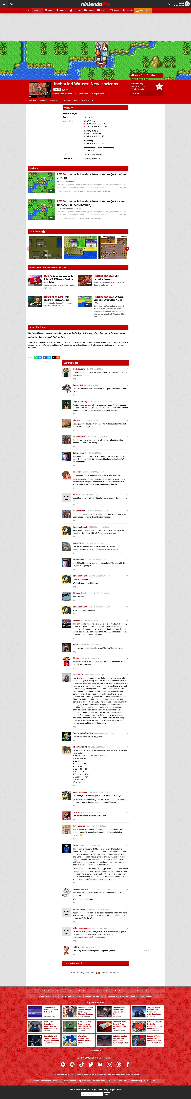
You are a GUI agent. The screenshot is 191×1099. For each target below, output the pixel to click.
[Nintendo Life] (95, 4)
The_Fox (77, 420)
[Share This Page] (169, 4)
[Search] (11, 4)
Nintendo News (99, 1081)
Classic (87, 159)
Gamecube (96, 159)
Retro (110, 191)
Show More (95, 1051)
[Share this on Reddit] (58, 357)
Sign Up (181, 5)
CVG (149, 1081)
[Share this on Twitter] (49, 357)
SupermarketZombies (83, 733)
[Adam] (66, 651)
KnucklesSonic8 (80, 527)
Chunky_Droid (79, 593)
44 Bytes (100, 1075)
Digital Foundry (85, 1081)
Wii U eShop (81, 191)
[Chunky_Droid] (66, 600)
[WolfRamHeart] (66, 916)
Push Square (46, 1081)
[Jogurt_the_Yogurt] (66, 408)
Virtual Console (84, 218)
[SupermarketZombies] (66, 740)
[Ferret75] (66, 550)
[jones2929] (66, 627)
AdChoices (110, 1075)
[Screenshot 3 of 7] (115, 247)
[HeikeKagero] (66, 375)
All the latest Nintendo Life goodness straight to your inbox (95, 1089)
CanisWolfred (79, 436)
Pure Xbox (57, 1081)
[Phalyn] (66, 665)
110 (89, 304)
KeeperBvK (78, 385)
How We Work (65, 996)
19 (53, 218)
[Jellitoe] (66, 954)
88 (90, 284)
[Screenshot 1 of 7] (45, 247)
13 (127, 576)
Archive (134, 996)
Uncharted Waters (100, 191)
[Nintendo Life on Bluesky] (100, 1065)
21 (127, 747)
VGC (126, 1081)
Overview (32, 100)
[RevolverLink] (66, 832)
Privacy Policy (98, 996)
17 (127, 644)
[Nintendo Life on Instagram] (109, 1065)
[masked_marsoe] (66, 896)
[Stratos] (66, 819)
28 (127, 928)
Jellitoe (76, 947)
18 (127, 658)
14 (127, 593)
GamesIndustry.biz (137, 1081)
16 (127, 620)
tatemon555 (78, 453)
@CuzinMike (78, 800)
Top (42, 996)
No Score (135, 93)
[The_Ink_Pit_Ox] (66, 753)
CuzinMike (78, 674)
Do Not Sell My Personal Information (127, 1075)
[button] (127, 249)
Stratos (76, 812)
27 (127, 909)
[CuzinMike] (66, 681)
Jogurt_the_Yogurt (81, 401)
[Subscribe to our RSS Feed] (63, 1065)
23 (127, 812)
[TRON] (66, 852)
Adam (75, 644)
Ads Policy (124, 996)
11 (127, 543)
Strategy (88, 117)
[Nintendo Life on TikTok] (81, 1065)
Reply (80, 379)
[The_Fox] (66, 427)
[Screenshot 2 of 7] (80, 247)
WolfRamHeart (79, 909)
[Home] (29, 10)
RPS (155, 1081)
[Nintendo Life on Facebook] (128, 1065)
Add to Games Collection (145, 75)
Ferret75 (77, 543)
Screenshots (55, 100)
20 (53, 191)
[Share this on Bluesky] (40, 357)
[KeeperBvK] (66, 392)
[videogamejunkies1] (66, 935)
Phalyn (76, 658)
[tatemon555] (66, 459)
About (48, 996)
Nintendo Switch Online (93, 154)
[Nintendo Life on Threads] (119, 1065)
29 (127, 947)
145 (39, 284)
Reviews (43, 100)
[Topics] (4, 4)
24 (127, 826)
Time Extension (70, 1081)
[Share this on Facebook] (45, 357)
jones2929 (77, 620)
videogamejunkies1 (82, 928)
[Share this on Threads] (54, 357)
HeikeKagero (79, 369)
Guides (67, 100)
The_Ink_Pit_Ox (80, 747)
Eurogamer (117, 1081)
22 (127, 792)
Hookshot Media (62, 1075)
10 (127, 527)
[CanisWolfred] (66, 443)
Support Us (77, 996)
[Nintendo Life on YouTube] (72, 1065)
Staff (55, 996)
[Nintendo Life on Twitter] (91, 1065)
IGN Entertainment (82, 1075)
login (98, 972)
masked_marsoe (80, 889)
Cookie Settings (145, 996)
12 (127, 559)
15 (127, 607)
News (76, 100)
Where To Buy (87, 100)
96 (39, 304)
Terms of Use (112, 996)
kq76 (75, 494)
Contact (88, 996)
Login (176, 5)
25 (127, 845)
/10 (143, 86)
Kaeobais (77, 472)
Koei (86, 94)
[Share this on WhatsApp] (36, 357)
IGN (108, 1081)
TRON (75, 845)
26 (127, 889)
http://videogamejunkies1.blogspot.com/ (89, 937)
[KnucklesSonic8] (66, 534)
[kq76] (66, 501)
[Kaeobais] (66, 478)
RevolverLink (79, 826)
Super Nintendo (66, 94)
